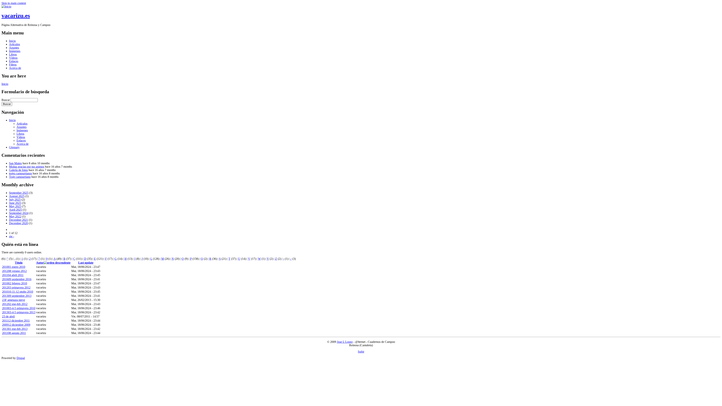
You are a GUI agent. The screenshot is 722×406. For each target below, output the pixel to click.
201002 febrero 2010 (14, 283)
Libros (13, 54)
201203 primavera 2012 (16, 287)
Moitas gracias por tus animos (26, 166)
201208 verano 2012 (14, 271)
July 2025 (15, 199)
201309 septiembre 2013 (16, 295)
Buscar (6, 100)
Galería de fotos (18, 170)
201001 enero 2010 (13, 266)
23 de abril (8, 316)
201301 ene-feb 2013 (14, 328)
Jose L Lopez (345, 341)
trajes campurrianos (20, 173)
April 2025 (15, 209)
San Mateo (15, 163)
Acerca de (15, 68)
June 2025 (15, 203)
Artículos (14, 44)
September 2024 (18, 213)
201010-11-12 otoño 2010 (17, 291)
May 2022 (15, 216)
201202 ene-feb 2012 (14, 304)
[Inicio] (6, 6)
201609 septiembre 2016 (16, 279)
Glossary (14, 147)
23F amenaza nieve (13, 299)
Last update (85, 262)
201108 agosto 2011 (14, 333)
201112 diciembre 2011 (16, 320)
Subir (361, 351)
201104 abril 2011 (13, 275)
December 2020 (18, 223)
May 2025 (15, 206)
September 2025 (18, 192)
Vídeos (13, 57)
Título (19, 262)
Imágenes (14, 51)
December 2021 (18, 219)
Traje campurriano (20, 176)
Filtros (13, 64)
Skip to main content (14, 3)
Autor (40, 262)
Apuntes (14, 47)
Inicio (12, 40)
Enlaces (13, 61)
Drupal (21, 358)
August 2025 (16, 196)
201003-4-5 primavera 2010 (18, 308)
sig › (11, 236)
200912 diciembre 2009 (16, 324)
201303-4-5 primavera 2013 (18, 312)
